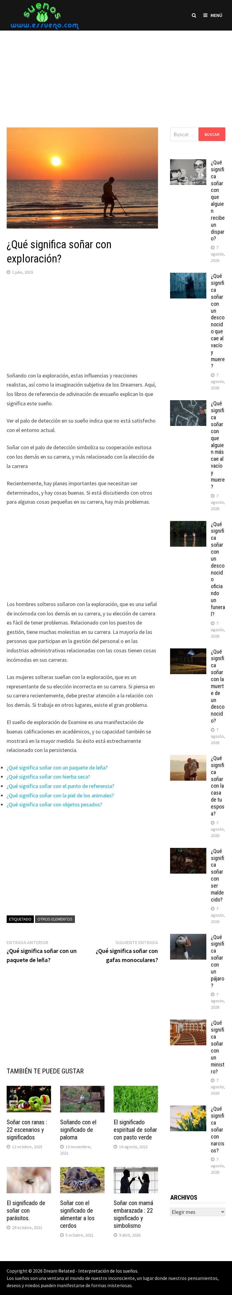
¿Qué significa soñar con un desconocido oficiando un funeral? (218, 569)
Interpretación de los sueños (107, 1271)
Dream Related (59, 1271)
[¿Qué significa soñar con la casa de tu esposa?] (188, 759)
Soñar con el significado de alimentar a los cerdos (77, 1214)
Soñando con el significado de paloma (78, 1130)
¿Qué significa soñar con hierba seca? (48, 776)
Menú (216, 15)
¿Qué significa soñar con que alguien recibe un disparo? (218, 200)
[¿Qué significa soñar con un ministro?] (188, 1023)
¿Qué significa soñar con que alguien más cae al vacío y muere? (218, 444)
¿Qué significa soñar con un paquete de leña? (57, 767)
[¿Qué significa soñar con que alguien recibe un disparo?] (188, 163)
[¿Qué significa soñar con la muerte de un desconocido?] (188, 652)
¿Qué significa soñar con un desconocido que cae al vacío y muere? (218, 321)
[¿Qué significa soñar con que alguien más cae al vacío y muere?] (188, 404)
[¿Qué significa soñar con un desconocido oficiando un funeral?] (188, 525)
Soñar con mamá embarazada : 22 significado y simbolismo (133, 1214)
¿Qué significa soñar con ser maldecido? (217, 875)
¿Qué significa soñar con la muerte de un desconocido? (217, 686)
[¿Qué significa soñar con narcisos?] (188, 1109)
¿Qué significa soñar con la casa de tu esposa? (217, 786)
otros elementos (54, 919)
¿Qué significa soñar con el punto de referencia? (60, 786)
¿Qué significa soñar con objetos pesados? (54, 804)
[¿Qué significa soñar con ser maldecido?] (188, 852)
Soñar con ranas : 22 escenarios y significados (27, 1130)
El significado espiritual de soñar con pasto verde (135, 1130)
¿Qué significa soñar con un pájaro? (217, 961)
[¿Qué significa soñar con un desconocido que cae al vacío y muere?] (188, 276)
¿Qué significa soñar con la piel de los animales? (60, 795)
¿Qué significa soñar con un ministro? (217, 1047)
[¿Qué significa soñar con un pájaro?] (188, 937)
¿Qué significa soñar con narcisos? (217, 1129)
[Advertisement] (116, 73)
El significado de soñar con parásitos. (26, 1210)
